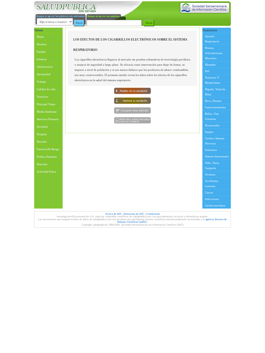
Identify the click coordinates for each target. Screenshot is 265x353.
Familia (41, 51)
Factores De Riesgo (48, 149)
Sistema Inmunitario (217, 156)
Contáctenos (153, 214)
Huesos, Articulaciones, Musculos (214, 53)
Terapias (42, 134)
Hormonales (212, 125)
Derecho (42, 141)
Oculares (210, 174)
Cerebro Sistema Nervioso (214, 141)
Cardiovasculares (215, 205)
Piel (207, 71)
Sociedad (42, 126)
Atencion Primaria (47, 119)
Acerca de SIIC (114, 214)
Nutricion (42, 96)
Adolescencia (45, 66)
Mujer (40, 36)
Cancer (209, 192)
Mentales (210, 64)
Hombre (42, 44)
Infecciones (212, 199)
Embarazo (211, 149)
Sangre (209, 131)
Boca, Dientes (213, 100)
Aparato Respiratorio (212, 39)
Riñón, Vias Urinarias (212, 116)
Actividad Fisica (46, 171)
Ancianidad (43, 74)
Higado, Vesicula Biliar (215, 92)
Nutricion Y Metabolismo (212, 80)
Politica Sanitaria (47, 156)
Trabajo (41, 81)
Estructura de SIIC (134, 214)
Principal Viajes (46, 104)
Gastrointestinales (215, 107)
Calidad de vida (46, 89)
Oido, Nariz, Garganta (212, 165)
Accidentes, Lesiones (212, 183)
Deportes (42, 164)
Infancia (42, 59)
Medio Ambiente (47, 111)
